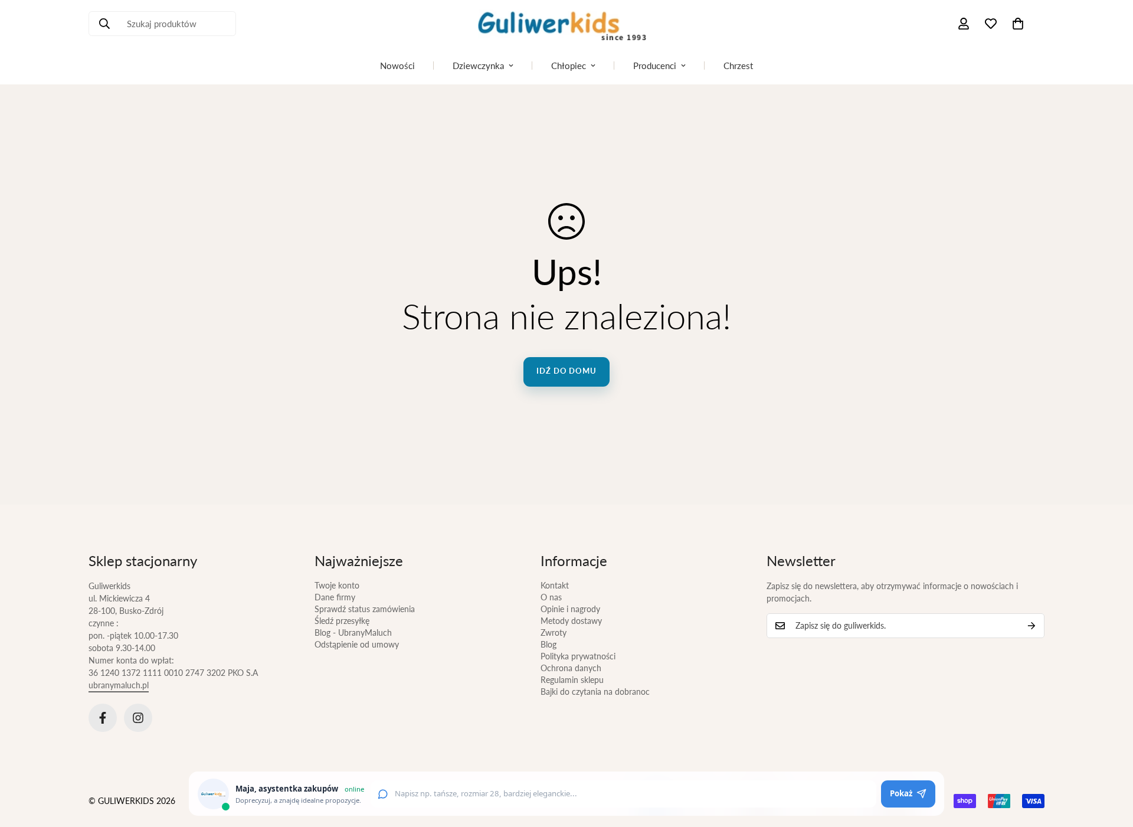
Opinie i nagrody (570, 609)
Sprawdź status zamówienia (365, 609)
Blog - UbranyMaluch (353, 632)
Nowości (397, 65)
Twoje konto (337, 585)
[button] (1018, 23)
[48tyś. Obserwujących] (103, 718)
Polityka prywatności (578, 656)
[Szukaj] (104, 24)
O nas (551, 597)
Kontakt (555, 585)
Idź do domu (566, 370)
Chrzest (738, 65)
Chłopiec (568, 65)
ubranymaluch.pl (119, 685)
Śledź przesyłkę (342, 621)
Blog (548, 644)
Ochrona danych (571, 668)
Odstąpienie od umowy (357, 644)
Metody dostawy (571, 621)
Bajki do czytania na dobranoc (595, 692)
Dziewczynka (478, 65)
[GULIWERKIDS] (566, 23)
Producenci (654, 65)
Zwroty (553, 632)
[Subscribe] (1031, 625)
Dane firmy (335, 597)
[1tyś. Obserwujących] (138, 718)
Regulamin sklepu (572, 680)
